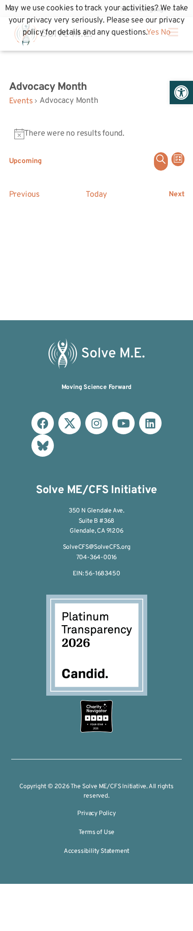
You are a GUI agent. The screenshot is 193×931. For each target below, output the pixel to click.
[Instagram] (96, 423)
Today (96, 195)
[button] (181, 92)
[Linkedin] (150, 423)
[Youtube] (123, 423)
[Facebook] (42, 423)
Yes (152, 32)
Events (21, 101)
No (166, 32)
